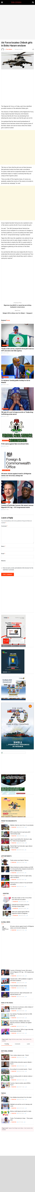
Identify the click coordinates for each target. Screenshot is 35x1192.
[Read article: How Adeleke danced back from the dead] (5, 1099)
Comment (4, 526)
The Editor (13, 827)
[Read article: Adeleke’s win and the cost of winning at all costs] (5, 1106)
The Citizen (9, 49)
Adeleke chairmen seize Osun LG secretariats (21, 825)
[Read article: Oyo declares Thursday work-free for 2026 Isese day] (5, 1016)
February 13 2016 (19, 49)
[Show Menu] (2, 2)
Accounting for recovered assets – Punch (21, 1069)
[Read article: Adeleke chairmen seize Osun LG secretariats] (5, 827)
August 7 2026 (21, 879)
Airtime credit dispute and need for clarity (20, 1111)
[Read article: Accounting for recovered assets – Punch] (5, 1071)
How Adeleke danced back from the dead (20, 1097)
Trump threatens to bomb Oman (18, 985)
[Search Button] (33, 2)
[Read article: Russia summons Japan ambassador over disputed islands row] (5, 995)
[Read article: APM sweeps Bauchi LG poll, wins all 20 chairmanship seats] (5, 834)
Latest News (6, 440)
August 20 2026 (22, 901)
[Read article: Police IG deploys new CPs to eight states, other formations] (5, 878)
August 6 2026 (21, 849)
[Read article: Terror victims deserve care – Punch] (5, 1057)
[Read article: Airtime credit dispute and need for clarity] (5, 1113)
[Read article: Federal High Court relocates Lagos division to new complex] (5, 848)
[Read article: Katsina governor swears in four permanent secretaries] (5, 885)
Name (3, 546)
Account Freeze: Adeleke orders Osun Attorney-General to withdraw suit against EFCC (21, 1022)
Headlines (5, 345)
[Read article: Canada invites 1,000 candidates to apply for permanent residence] (5, 981)
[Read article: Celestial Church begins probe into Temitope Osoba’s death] (7, 907)
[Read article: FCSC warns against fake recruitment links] (17, 430)
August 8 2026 (21, 872)
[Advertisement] (17, 22)
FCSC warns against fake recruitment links (15, 444)
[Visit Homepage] (17, 2)
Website (3, 560)
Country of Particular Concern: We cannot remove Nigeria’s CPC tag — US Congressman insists (22, 972)
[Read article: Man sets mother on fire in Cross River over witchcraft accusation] (7, 900)
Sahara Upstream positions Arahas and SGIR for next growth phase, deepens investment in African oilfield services (22, 868)
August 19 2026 (21, 862)
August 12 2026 (21, 842)
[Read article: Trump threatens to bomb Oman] (5, 988)
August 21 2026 (5, 352)
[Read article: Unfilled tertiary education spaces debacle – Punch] (5, 1064)
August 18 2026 (21, 827)
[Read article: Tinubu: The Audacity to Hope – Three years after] (5, 1120)
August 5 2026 (21, 1113)
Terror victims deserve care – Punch (19, 1055)
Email (3, 553)
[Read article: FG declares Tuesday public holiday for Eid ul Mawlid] (17, 367)
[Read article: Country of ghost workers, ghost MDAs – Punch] (5, 1085)
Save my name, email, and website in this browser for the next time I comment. (18, 568)
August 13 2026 (22, 908)
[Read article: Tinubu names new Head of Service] (5, 862)
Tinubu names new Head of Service (19, 860)
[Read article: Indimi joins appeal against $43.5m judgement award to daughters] (7, 914)
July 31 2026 (20, 1122)
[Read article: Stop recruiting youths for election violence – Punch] (5, 1078)
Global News (6, 470)
